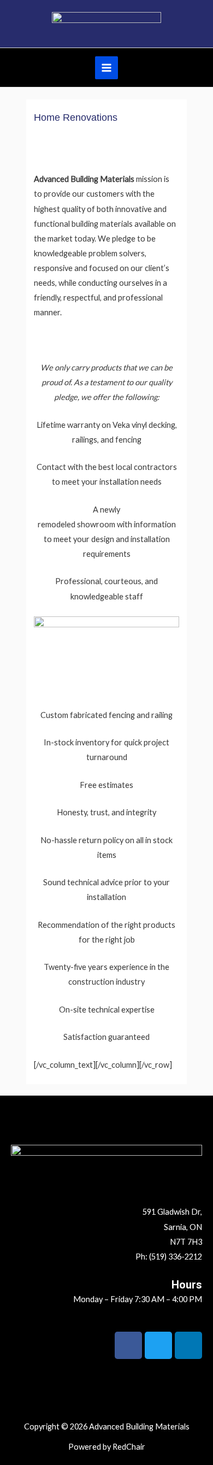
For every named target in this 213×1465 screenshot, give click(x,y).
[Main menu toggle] (106, 67)
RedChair (129, 1446)
